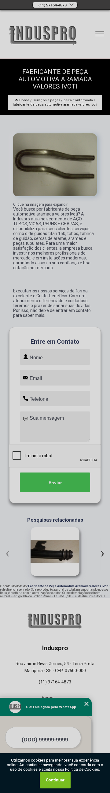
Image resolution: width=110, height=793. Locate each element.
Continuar (55, 780)
